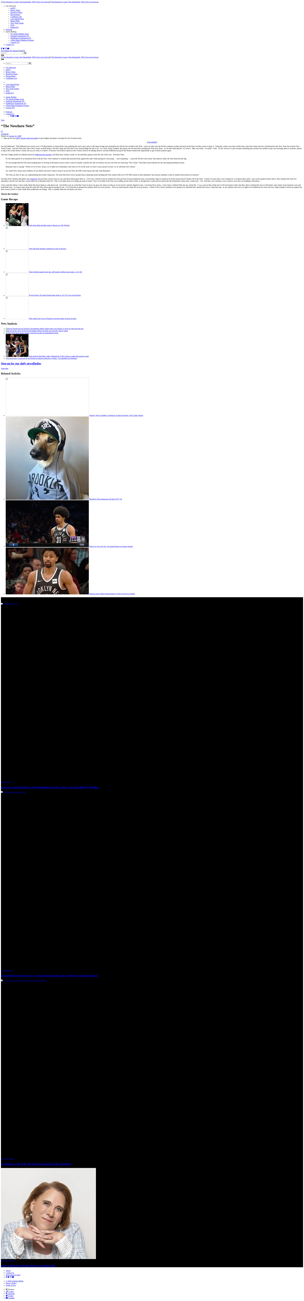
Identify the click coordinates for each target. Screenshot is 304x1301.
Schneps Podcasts (7, 1261)
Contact (11, 1292)
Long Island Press (17, 19)
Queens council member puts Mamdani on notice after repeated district (50, 787)
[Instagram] (6, 49)
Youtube (11, 1298)
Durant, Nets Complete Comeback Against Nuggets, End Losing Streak (116, 415)
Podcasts (9, 30)
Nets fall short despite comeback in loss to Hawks (47, 249)
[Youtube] (8, 49)
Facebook (11, 1294)
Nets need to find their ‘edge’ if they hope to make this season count (59, 356)
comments (5, 134)
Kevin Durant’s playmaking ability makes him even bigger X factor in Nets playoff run (50, 329)
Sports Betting (11, 97)
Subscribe (4, 368)
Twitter (10, 1296)
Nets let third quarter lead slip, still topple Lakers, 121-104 (55, 272)
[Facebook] (1, 49)
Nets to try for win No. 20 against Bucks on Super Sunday (111, 546)
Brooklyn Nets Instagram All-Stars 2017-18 (105, 499)
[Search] (25, 53)
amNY (13, 8)
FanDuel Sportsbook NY (19, 36)
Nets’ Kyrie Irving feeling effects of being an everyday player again (42, 331)
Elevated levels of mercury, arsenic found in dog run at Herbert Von (49, 975)
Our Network (11, 68)
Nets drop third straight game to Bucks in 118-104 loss (49, 225)
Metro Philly (15, 21)
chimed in (34, 179)
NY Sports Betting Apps (19, 34)
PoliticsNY (14, 27)
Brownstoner (15, 15)
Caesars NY (15, 42)
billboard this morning (43, 155)
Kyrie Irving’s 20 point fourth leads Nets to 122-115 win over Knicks (55, 295)
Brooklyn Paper (16, 12)
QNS (12, 25)
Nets (2, 120)
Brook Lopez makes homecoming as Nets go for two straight (112, 594)
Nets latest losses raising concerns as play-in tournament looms (35, 333)
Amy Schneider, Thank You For (28, 1265)
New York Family (17, 23)
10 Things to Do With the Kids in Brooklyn (36, 1163)
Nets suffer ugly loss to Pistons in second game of (52, 319)
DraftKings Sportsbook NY (20, 38)
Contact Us (10, 45)
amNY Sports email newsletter (26, 138)
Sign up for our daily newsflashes (21, 363)
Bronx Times (15, 10)
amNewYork (6, 782)
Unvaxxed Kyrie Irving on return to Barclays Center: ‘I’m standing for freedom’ (47, 358)
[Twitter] (4, 49)
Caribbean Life (16, 17)
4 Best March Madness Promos (22, 40)
